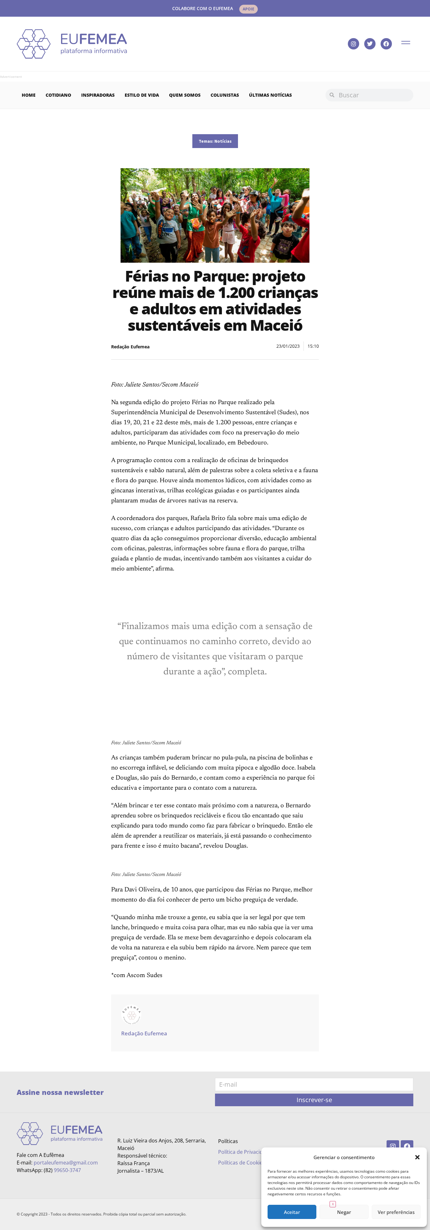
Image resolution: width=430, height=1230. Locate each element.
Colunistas (225, 95)
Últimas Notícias (270, 95)
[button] (417, 1157)
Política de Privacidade (245, 1151)
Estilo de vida (142, 95)
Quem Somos (185, 95)
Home (29, 95)
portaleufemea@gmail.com (66, 1162)
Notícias (223, 141)
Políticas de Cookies (241, 1162)
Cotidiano (58, 95)
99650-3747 (67, 1170)
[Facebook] (386, 43)
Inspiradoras (98, 95)
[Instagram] (353, 43)
